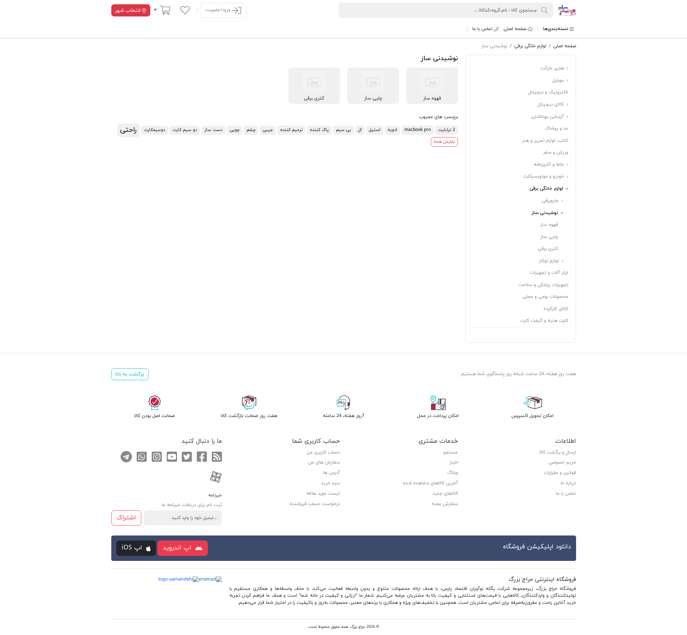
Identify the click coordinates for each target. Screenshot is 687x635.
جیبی (268, 130)
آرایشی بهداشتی (548, 116)
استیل (374, 130)
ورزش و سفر (555, 152)
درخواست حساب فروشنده (314, 504)
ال (360, 130)
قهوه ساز (549, 225)
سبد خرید (330, 483)
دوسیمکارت (154, 130)
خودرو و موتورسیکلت (544, 176)
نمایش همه (444, 142)
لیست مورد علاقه (323, 493)
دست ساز (213, 130)
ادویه (392, 130)
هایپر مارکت (552, 68)
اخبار (453, 462)
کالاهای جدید (445, 493)
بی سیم (343, 130)
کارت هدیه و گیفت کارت (544, 321)
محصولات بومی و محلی (545, 297)
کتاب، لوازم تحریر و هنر (545, 140)
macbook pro (417, 130)
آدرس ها (331, 473)
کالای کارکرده (556, 309)
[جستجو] (544, 10)
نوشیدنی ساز (546, 213)
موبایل (558, 80)
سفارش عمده (445, 504)
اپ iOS (133, 547)
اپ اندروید (178, 547)
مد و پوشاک (556, 128)
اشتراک (126, 517)
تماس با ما (482, 29)
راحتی (128, 130)
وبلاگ (452, 473)
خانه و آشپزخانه (549, 164)
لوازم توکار (549, 261)
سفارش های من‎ (324, 462)
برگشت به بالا (129, 374)
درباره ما (568, 483)
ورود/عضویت (218, 10)
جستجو (450, 452)
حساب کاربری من (323, 452)
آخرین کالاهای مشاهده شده (430, 483)
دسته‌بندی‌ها (555, 29)
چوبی (234, 130)
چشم (251, 130)
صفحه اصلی (514, 29)
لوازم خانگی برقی (547, 188)
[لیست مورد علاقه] (185, 10)
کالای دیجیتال (551, 104)
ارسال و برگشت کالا (557, 452)
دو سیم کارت (184, 130)
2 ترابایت (446, 130)
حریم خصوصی (562, 462)
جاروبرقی (551, 201)
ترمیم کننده (291, 130)
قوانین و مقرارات (560, 473)
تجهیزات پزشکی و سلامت (543, 285)
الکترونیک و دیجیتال (548, 92)
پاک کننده (319, 130)
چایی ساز (549, 237)
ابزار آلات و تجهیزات (549, 273)
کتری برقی (548, 249)
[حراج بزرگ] (567, 10)
